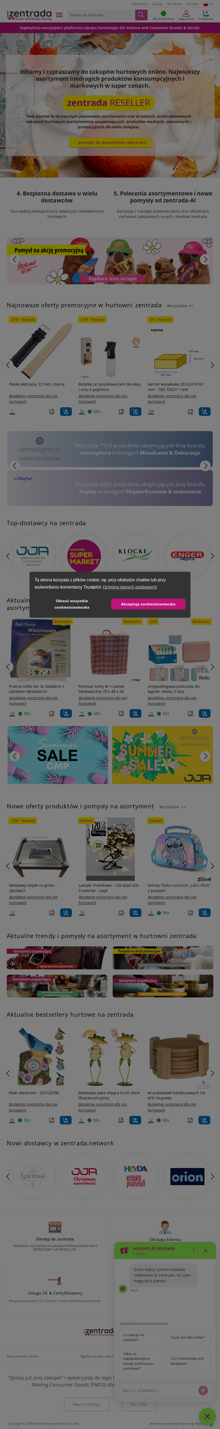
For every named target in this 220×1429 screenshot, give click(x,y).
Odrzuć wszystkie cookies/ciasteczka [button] (71, 604)
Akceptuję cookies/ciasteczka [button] (148, 604)
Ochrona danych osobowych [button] (130, 587)
